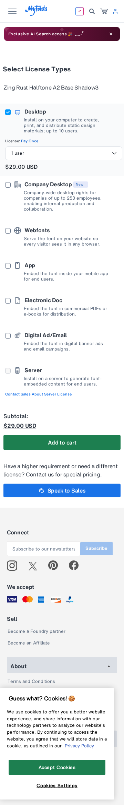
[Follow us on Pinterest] (56, 565)
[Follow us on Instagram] (14, 565)
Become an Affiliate (29, 643)
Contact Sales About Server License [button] (38, 394)
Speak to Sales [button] (67, 490)
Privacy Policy (79, 745)
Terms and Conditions (31, 681)
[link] (104, 11)
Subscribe (96, 548)
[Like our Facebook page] (76, 565)
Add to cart (62, 442)
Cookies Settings (57, 785)
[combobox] (63, 153)
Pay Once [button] (30, 141)
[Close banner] (111, 34)
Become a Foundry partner (36, 631)
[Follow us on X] (35, 565)
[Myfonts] (36, 13)
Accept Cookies (57, 767)
